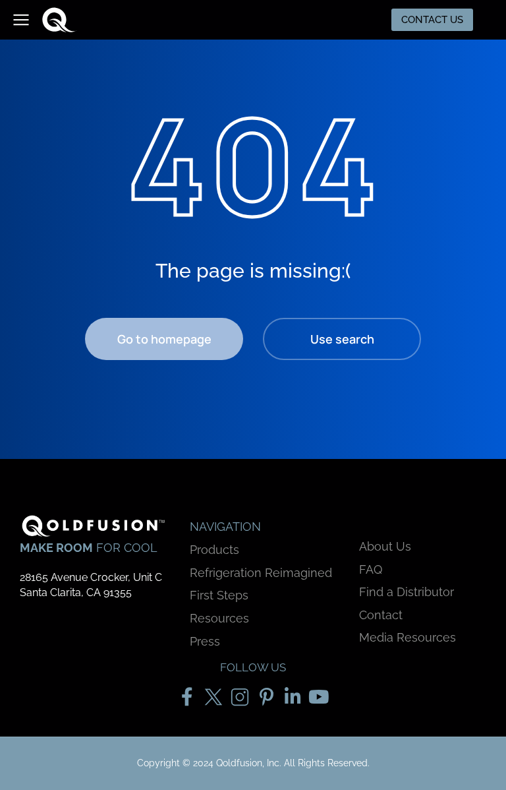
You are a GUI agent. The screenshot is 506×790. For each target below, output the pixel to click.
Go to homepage (164, 339)
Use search (342, 339)
